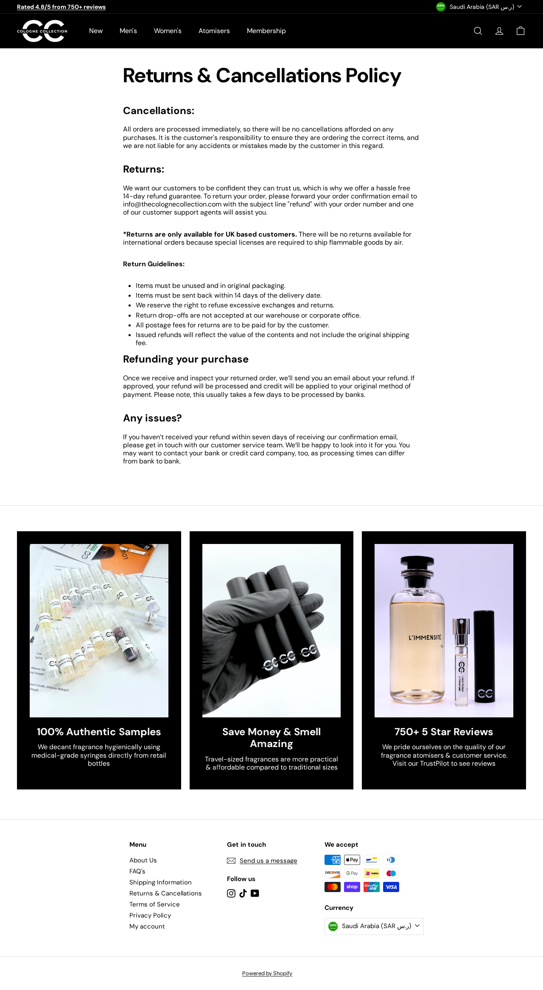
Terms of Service (154, 904)
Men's (128, 30)
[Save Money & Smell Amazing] (271, 630)
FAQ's (137, 871)
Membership (266, 30)
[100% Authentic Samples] (99, 630)
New (96, 30)
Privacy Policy (150, 915)
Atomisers (214, 30)
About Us (143, 860)
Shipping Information (160, 882)
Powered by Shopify (267, 973)
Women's (168, 30)
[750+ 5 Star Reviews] (444, 630)
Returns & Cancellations (165, 893)
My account (147, 926)
